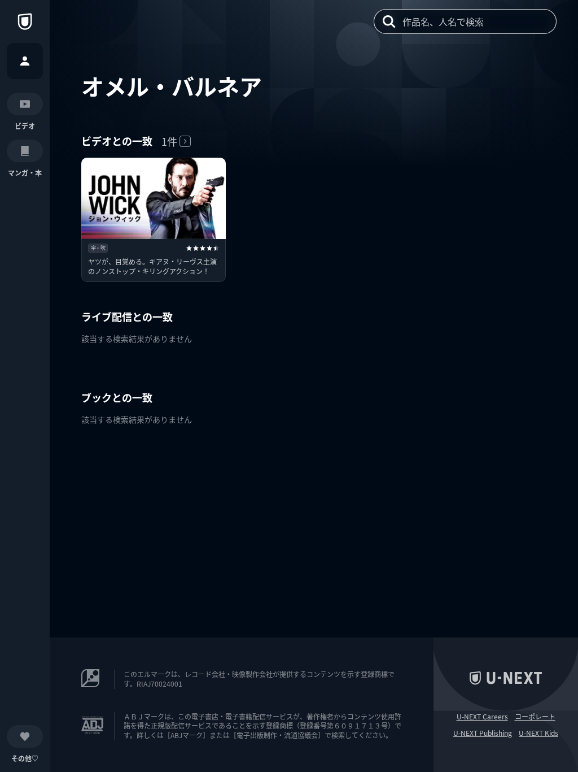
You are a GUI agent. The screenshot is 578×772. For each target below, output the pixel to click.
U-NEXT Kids (538, 733)
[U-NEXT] (25, 21)
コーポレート (535, 716)
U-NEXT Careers (482, 716)
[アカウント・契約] (25, 61)
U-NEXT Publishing (482, 733)
